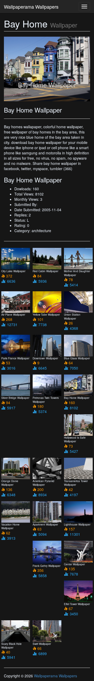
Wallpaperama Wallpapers (31, 6)
